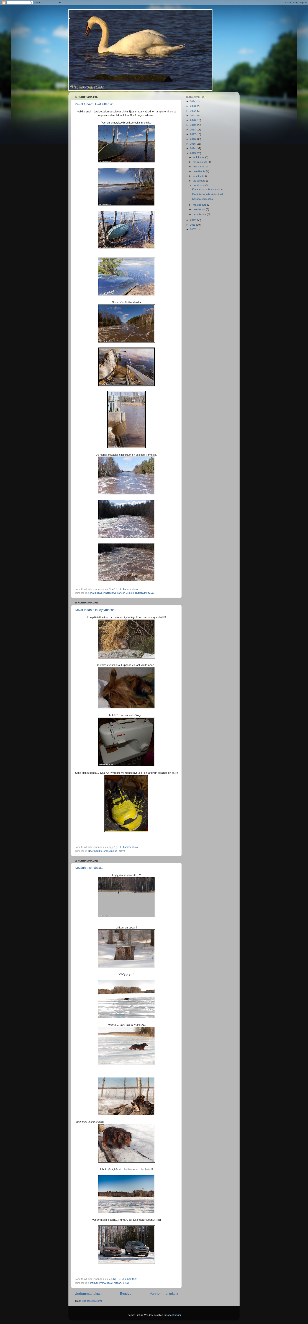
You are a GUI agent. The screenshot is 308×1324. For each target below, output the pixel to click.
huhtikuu (93, 1283)
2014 (193, 148)
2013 (193, 153)
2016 (193, 139)
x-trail (126, 1283)
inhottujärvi (109, 592)
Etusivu (125, 1293)
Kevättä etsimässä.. (89, 868)
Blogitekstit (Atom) (91, 1301)
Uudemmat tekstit (88, 1293)
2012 (193, 220)
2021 (193, 115)
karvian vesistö (125, 592)
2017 (193, 134)
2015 (193, 143)
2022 (193, 111)
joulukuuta (199, 157)
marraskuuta (200, 162)
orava (122, 851)
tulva (151, 592)
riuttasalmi (141, 592)
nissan (117, 1283)
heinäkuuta (199, 171)
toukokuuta (199, 180)
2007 (193, 229)
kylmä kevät (105, 1283)
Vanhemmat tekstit (164, 1293)
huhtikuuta (199, 185)
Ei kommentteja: (129, 589)
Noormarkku (95, 851)
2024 (193, 101)
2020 (193, 120)
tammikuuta (200, 214)
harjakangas (95, 592)
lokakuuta (198, 166)
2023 (193, 106)
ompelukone (110, 851)
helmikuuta (199, 209)
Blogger (176, 1315)
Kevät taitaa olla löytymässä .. (96, 610)
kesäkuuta (199, 176)
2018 (193, 129)
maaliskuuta (200, 204)
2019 (193, 125)
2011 (193, 224)
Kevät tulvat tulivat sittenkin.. (95, 104)
